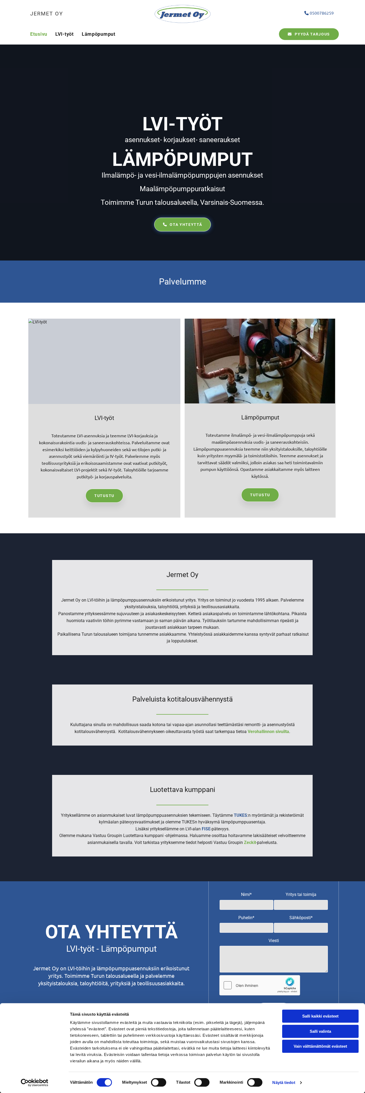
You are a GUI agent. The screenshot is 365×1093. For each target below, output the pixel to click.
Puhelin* (246, 917)
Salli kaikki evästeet (320, 1016)
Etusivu (38, 34)
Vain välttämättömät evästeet (320, 1046)
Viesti (274, 940)
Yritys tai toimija (301, 894)
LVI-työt (64, 34)
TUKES (240, 815)
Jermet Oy (46, 13)
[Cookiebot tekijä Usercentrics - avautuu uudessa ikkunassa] (34, 1083)
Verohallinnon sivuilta (268, 731)
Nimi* (246, 894)
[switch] (158, 1082)
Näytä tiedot (283, 1082)
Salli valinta (320, 1031)
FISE (206, 828)
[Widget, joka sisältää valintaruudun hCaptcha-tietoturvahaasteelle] (259, 985)
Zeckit (250, 842)
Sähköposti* (301, 917)
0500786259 (319, 12)
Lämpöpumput (98, 34)
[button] (309, 34)
